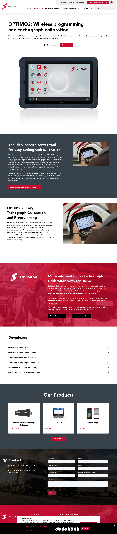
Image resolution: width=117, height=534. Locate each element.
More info (65, 45)
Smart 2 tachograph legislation (18, 176)
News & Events (81, 2)
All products (57, 439)
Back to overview (52, 45)
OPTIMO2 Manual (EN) (18, 348)
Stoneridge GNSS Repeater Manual (23, 363)
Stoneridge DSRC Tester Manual (22, 357)
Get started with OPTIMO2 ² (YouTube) (24, 372)
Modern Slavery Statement (69, 514)
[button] (111, 2)
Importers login (70, 8)
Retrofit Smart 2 (52, 8)
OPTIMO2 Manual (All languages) (22, 352)
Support (71, 2)
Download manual (80, 316)
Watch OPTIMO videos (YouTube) (22, 367)
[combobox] (105, 8)
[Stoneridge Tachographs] (8, 5)
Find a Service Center (96, 2)
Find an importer (55, 316)
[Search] (113, 8)
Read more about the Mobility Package (23, 187)
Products (38, 8)
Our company (62, 2)
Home (29, 8)
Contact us (87, 8)
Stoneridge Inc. (35, 514)
